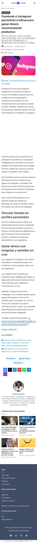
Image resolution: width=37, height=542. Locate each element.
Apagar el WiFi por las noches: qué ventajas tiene (26, 451)
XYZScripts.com (28, 541)
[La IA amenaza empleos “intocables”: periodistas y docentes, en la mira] (27, 420)
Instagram (19, 363)
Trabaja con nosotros (8, 501)
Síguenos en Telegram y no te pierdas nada (15, 506)
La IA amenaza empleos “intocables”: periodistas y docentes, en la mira (27, 430)
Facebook (11, 358)
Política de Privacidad (8, 478)
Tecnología (10, 8)
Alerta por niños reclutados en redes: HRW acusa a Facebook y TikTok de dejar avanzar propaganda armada (16, 342)
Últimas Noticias (6, 519)
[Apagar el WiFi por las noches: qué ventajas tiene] (27, 442)
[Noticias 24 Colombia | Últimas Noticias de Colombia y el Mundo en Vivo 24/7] (18, 3)
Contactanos (5, 484)
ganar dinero (25, 358)
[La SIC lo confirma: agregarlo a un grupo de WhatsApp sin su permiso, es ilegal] (9, 442)
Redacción (4, 495)
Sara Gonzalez (8, 46)
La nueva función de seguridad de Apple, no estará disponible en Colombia (18, 321)
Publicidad (4, 481)
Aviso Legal (5, 475)
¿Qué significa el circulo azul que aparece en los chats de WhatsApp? (14, 350)
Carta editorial (5, 498)
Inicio (4, 8)
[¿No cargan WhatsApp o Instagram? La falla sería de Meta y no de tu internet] (9, 420)
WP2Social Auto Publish (11, 541)
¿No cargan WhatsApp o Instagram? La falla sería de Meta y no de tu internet (9, 430)
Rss (2, 516)
